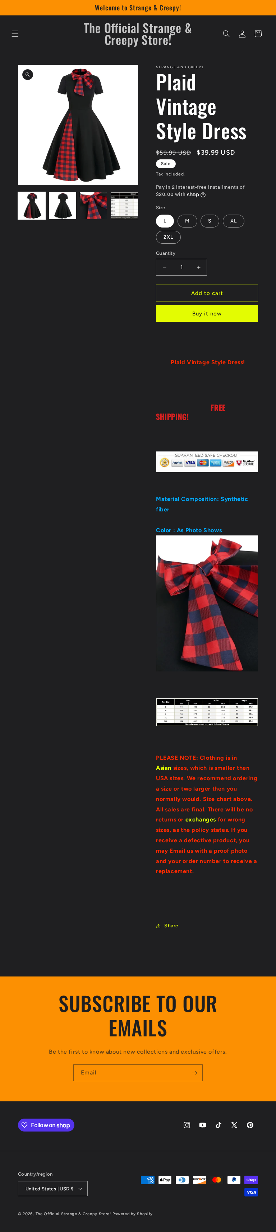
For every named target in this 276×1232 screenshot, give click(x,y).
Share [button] (171, 926)
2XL (168, 237)
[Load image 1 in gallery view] (31, 205)
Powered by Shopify (132, 1214)
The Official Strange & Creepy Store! (73, 1214)
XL (233, 221)
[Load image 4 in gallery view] (124, 205)
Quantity (165, 253)
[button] (15, 34)
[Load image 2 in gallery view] (62, 205)
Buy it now (207, 313)
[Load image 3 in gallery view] (93, 205)
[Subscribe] (194, 1072)
